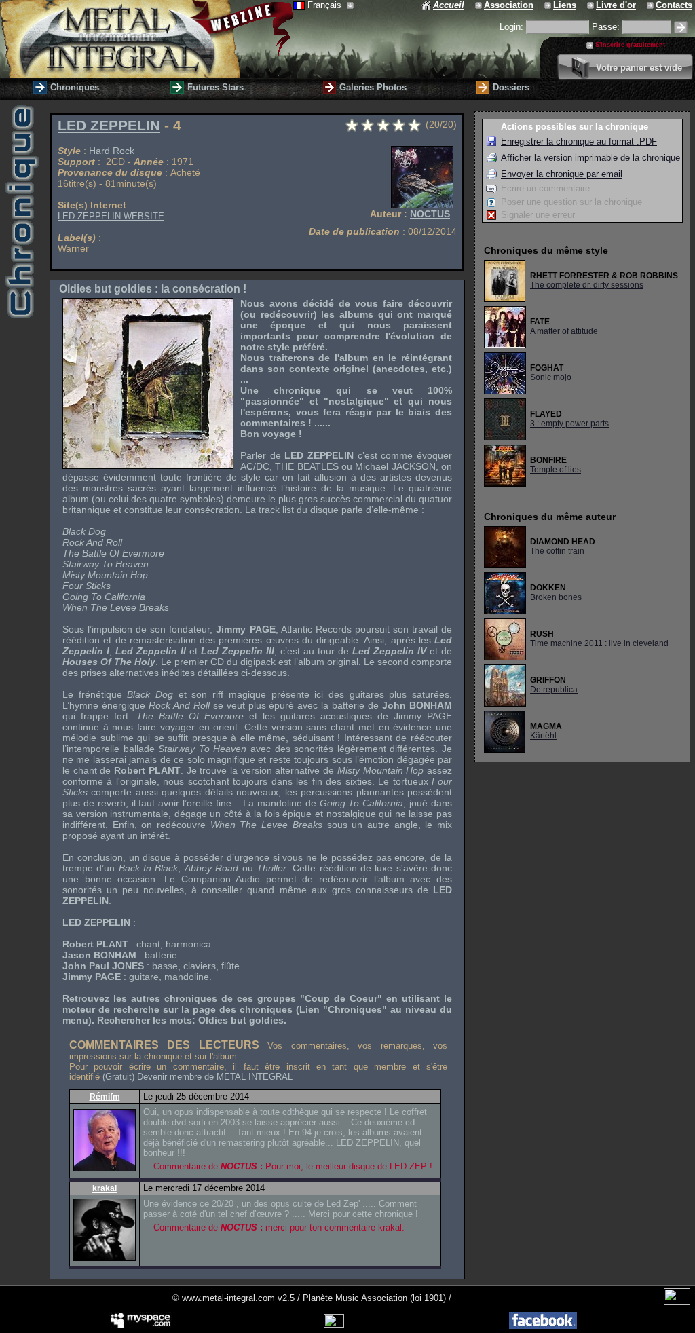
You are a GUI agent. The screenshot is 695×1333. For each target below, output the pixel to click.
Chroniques (74, 87)
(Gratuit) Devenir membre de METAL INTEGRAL (197, 1077)
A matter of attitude (564, 331)
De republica (554, 689)
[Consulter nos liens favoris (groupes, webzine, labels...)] (548, 5)
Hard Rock (111, 150)
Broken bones (556, 597)
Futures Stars (215, 87)
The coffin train (557, 551)
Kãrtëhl (543, 735)
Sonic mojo (550, 377)
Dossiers (511, 87)
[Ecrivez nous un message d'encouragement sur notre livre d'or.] (591, 5)
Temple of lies (555, 469)
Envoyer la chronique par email (561, 174)
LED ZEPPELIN (109, 125)
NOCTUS (430, 213)
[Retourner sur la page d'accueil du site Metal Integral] (146, 39)
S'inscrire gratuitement (630, 44)
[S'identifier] (681, 27)
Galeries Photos (373, 87)
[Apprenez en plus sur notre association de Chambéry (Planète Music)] (479, 5)
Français (326, 5)
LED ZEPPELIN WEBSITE (111, 216)
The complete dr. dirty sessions (586, 285)
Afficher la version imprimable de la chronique (590, 158)
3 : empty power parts (569, 423)
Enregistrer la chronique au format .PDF (579, 141)
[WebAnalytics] (677, 1302)
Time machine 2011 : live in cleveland (599, 643)
